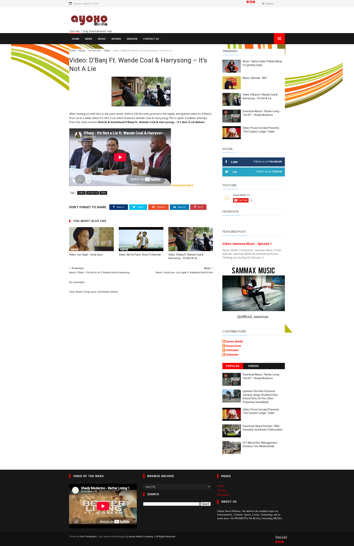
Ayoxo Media (234, 341)
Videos (253, 366)
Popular (232, 366)
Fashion (132, 38)
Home (75, 38)
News (88, 38)
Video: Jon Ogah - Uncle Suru (86, 254)
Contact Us (151, 38)
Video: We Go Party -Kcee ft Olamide (140, 254)
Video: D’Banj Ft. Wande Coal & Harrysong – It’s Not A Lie (185, 256)
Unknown (232, 350)
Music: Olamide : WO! (255, 77)
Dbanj (82, 50)
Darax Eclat (233, 346)
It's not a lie (94, 50)
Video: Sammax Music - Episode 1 (247, 244)
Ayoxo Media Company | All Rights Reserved (152, 536)
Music (102, 38)
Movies (116, 38)
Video (107, 50)
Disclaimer (223, 494)
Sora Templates (88, 536)
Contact (222, 490)
